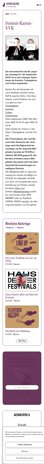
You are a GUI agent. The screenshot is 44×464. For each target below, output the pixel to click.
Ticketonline (11, 116)
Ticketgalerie (11, 106)
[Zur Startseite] (4, 5)
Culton (8, 112)
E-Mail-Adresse (22, 387)
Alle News (22, 341)
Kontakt (22, 425)
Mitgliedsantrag (21, 192)
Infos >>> (20, 188)
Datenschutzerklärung (26, 378)
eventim (9, 109)
